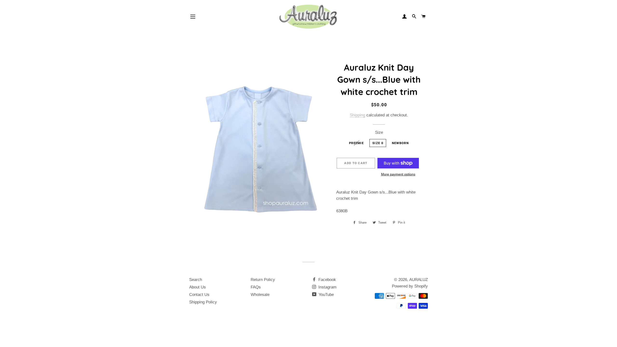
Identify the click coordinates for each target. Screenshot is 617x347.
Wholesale (260, 294)
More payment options (398, 174)
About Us (197, 287)
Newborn (400, 143)
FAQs (256, 287)
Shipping (357, 115)
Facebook (326, 279)
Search (195, 279)
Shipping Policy (203, 302)
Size (379, 132)
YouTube (325, 294)
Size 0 (377, 143)
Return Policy (263, 279)
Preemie (356, 143)
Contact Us (199, 294)
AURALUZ (418, 279)
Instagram (326, 287)
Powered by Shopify (410, 286)
